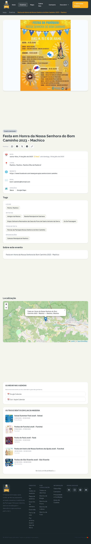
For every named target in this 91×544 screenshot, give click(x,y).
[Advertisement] (45, 110)
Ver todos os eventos (32, 490)
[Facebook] (17, 146)
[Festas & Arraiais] (6, 488)
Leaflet (72, 341)
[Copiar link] (32, 146)
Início (14, 5)
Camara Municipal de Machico (17, 238)
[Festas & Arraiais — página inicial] (6, 5)
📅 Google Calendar (14, 394)
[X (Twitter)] (22, 146)
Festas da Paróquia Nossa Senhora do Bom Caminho (26, 230)
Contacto (52, 5)
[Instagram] (75, 490)
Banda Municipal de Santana (34, 216)
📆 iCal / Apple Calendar (16, 399)
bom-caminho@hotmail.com (20, 182)
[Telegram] (27, 146)
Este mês (32, 509)
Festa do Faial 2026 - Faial (25, 438)
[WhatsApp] (12, 146)
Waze (12, 190)
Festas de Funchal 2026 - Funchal (28, 427)
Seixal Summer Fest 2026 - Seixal (28, 416)
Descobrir (63, 5)
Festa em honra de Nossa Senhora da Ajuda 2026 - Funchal (39, 449)
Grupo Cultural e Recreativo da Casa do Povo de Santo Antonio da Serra (33, 221)
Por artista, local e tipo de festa (31, 522)
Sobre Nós (40, 4)
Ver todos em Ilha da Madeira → (45, 470)
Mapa (32, 5)
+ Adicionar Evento (78, 4)
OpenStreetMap (82, 341)
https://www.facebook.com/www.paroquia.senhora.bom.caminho (33, 173)
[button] (45, 319)
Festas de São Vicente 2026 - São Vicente (31, 460)
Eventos (23, 5)
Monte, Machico (12, 208)
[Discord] (86, 490)
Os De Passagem (70, 221)
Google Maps (21, 190)
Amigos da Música (13, 216)
